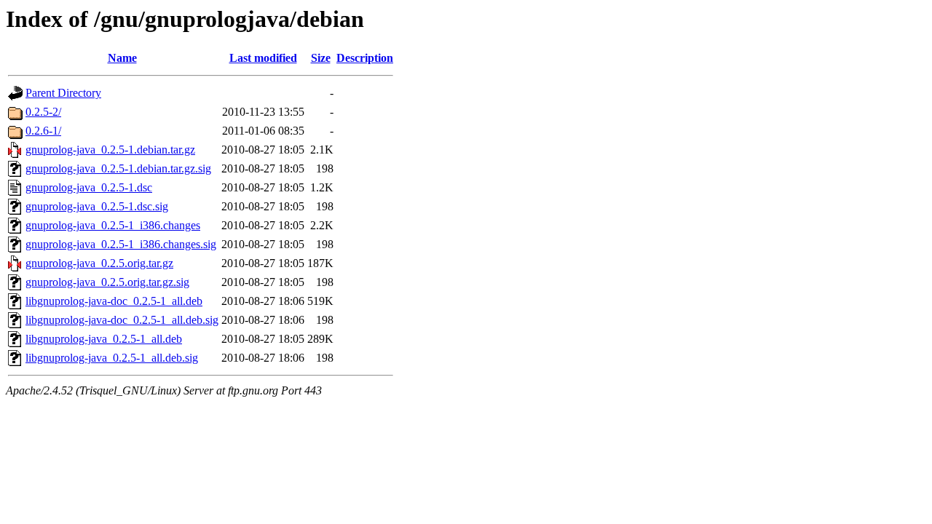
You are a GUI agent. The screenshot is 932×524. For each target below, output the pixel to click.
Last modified (263, 58)
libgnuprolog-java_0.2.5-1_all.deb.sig (111, 358)
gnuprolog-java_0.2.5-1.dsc (88, 187)
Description (364, 58)
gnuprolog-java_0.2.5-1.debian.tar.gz (110, 149)
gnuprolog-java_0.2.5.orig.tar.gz (99, 263)
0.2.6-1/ (43, 130)
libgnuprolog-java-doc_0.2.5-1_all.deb (113, 301)
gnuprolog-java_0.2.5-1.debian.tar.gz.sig (118, 168)
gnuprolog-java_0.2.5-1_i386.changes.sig (120, 244)
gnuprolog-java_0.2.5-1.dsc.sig (96, 206)
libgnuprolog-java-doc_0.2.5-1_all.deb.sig (121, 320)
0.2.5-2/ (43, 112)
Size (321, 58)
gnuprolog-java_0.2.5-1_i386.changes (112, 225)
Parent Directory (63, 93)
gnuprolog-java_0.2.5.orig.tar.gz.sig (107, 282)
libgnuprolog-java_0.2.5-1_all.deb (103, 339)
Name (122, 58)
